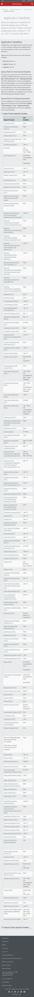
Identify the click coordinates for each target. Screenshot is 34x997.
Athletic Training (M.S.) (10, 175)
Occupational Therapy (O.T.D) (12, 712)
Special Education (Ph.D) (11, 864)
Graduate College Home (16, 9)
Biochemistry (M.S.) (10, 180)
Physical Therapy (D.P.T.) (11, 728)
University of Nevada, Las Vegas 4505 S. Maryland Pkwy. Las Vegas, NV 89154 (10, 973)
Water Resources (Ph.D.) (11, 906)
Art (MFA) (7, 148)
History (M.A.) (8, 562)
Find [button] (32, 4)
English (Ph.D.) (8, 516)
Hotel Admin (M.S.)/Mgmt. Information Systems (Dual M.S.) (12, 586)
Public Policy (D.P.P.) (10, 796)
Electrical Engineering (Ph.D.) (12, 494)
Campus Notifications (7, 955)
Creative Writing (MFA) (11, 353)
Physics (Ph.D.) (8, 758)
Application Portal (24, 76)
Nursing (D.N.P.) (8, 694)
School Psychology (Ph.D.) (12, 830)
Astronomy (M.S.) (9, 168)
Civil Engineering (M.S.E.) (11, 301)
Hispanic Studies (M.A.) (11, 558)
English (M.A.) (8, 519)
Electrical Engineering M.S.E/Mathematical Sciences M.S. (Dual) (10, 499)
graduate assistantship (23, 101)
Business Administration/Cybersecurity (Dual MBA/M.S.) (13, 230)
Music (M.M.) (8, 662)
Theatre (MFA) (8, 890)
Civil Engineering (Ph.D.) (11, 304)
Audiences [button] (30, 1)
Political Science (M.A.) (11, 761)
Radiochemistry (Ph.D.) (11, 820)
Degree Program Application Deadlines (15, 114)
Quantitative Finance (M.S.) (12, 816)
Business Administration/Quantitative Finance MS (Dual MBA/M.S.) (12, 289)
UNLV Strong (5, 941)
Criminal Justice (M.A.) (10, 357)
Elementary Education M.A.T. (12, 512)
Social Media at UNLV (16, 994)
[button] (2, 4)
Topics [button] (23, 1)
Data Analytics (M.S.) (10, 428)
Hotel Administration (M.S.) (12, 591)
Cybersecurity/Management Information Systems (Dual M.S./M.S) (12, 423)
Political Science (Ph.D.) (11, 766)
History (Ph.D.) (8, 569)
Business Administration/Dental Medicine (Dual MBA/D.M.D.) (12, 238)
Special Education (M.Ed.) (11, 860)
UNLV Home (5, 9)
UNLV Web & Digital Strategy (23, 989)
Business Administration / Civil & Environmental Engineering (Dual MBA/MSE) (13, 215)
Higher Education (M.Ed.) (11, 555)
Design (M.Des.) (8, 432)
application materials (9, 74)
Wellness (4, 945)
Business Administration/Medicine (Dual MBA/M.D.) (11, 280)
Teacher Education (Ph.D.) (11, 878)
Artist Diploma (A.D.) (10, 155)
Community (5, 948)
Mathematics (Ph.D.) (10, 635)
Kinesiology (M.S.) (9, 613)
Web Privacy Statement (7, 961)
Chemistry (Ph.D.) (9, 298)
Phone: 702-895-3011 (7, 978)
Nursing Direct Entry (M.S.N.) (12, 691)
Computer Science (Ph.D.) (11, 331)
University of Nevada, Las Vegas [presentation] (2, 1)
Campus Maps (5, 982)
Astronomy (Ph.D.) (9, 172)
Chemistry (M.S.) (9, 294)
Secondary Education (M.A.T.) (13, 833)
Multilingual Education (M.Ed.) (13, 655)
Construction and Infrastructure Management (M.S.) (12, 337)
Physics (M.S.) (8, 754)
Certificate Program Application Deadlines (16, 927)
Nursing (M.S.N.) (9, 698)
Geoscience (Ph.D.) (9, 537)
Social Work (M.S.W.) (10, 837)
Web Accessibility (6, 965)
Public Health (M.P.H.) (10, 789)
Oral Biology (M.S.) (9, 716)
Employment (5, 938)
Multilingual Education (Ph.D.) (12, 658)
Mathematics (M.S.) (10, 632)
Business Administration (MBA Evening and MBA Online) (11, 198)
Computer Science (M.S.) (11, 328)
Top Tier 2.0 (5, 951)
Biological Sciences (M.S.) (12, 183)
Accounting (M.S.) (9, 123)
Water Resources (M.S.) (11, 902)
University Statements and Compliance (11, 958)
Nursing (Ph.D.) (8, 701)
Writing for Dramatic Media (12, 919)
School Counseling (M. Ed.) (12, 823)
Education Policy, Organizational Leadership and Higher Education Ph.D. (12, 454)
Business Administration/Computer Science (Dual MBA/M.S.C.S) (12, 223)
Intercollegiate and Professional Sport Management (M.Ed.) (10, 597)
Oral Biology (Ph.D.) (9, 719)
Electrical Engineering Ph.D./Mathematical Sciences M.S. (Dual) (10, 507)
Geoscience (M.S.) (9, 534)
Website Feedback (6, 968)
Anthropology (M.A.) (10, 132)
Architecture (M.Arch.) (10, 144)
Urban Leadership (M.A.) (11, 898)
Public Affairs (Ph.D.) (10, 780)
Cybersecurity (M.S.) (10, 417)
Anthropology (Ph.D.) (10, 135)
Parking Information (7, 985)
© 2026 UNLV (8, 989)
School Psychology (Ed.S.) (12, 826)
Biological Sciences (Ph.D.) (12, 187)
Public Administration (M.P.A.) (13, 775)
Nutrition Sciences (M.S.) (11, 705)
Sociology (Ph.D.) (9, 857)
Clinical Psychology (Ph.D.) (12, 313)
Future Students (28, 9)
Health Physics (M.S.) (10, 551)
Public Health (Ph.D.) (10, 793)
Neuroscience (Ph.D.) (10, 687)
